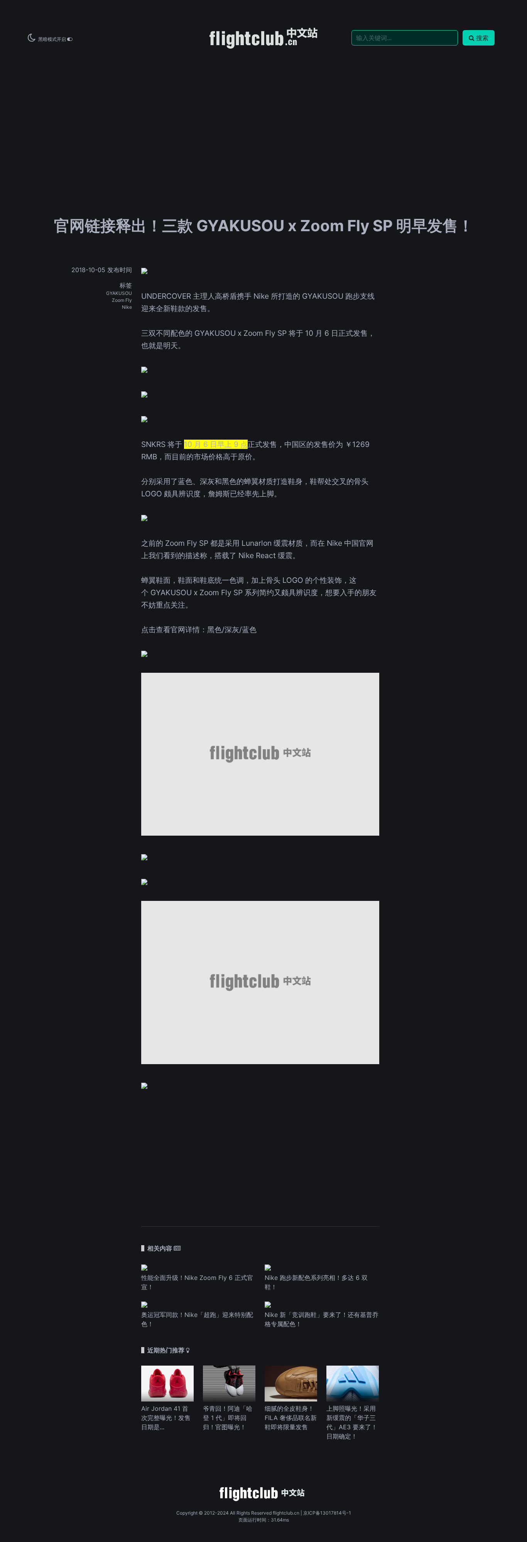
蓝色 (249, 629)
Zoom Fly (122, 300)
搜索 (482, 38)
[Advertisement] (263, 109)
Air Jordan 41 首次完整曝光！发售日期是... (166, 1418)
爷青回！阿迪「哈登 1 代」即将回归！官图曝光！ (227, 1418)
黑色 (214, 629)
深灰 (232, 629)
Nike (127, 307)
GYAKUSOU (119, 293)
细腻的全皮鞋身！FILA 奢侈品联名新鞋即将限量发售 (291, 1418)
